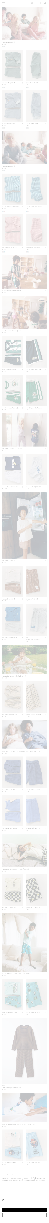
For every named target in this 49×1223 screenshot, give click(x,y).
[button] (24, 1210)
